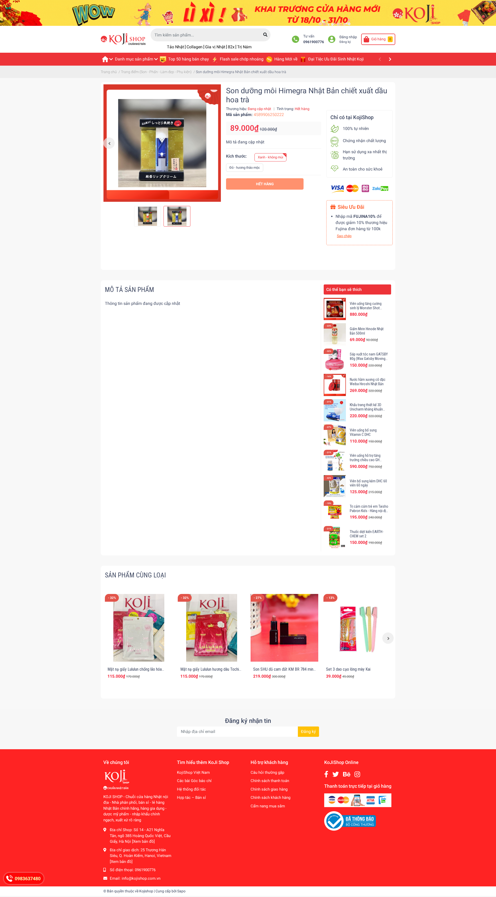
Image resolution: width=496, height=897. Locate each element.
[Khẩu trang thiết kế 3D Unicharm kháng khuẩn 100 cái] (335, 410)
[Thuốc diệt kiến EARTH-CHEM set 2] (335, 537)
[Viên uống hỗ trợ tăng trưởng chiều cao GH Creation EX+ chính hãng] (335, 461)
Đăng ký (345, 42)
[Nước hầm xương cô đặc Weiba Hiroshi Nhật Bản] (335, 385)
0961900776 (313, 42)
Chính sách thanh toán (270, 780)
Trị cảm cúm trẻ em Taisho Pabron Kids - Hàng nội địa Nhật (369, 510)
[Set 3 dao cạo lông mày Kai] (357, 628)
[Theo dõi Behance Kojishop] (346, 774)
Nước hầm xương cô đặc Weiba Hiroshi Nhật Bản (367, 381)
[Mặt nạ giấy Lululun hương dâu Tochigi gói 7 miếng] (211, 628)
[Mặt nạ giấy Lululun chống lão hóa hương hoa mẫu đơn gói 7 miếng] (139, 628)
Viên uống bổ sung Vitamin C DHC (363, 432)
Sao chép (344, 236)
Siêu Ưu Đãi (351, 207)
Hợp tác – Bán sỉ (191, 797)
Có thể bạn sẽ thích (344, 289)
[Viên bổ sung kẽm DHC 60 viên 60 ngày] (335, 486)
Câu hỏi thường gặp (267, 772)
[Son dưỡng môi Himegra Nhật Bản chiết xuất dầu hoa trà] (162, 143)
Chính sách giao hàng (269, 789)
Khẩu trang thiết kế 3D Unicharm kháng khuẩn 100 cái (366, 409)
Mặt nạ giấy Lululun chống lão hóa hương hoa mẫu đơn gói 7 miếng (134, 672)
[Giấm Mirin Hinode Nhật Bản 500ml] (335, 334)
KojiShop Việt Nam (193, 772)
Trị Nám (244, 46)
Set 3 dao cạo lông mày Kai (348, 669)
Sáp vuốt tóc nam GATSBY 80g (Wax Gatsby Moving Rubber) (369, 358)
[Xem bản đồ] (143, 841)
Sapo (181, 891)
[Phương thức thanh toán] (359, 188)
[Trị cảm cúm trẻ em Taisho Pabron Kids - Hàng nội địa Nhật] (335, 511)
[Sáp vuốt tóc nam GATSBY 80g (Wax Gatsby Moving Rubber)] (335, 360)
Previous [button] (109, 143)
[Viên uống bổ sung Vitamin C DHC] (335, 435)
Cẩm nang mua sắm (268, 806)
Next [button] (388, 638)
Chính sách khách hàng (270, 797)
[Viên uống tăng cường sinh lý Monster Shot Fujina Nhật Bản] (335, 309)
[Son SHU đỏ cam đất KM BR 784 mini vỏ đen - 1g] (284, 628)
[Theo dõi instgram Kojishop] (357, 774)
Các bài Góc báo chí (194, 780)
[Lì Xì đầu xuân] (248, 12)
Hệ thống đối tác (191, 789)
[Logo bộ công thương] (350, 820)
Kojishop (146, 891)
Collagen (195, 46)
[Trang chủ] (107, 59)
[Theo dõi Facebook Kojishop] (326, 774)
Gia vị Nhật (215, 46)
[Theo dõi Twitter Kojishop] (335, 774)
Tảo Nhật (175, 46)
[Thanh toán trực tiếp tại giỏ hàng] (357, 800)
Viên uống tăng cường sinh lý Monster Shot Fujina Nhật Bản (366, 307)
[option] (162, 143)
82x (231, 46)
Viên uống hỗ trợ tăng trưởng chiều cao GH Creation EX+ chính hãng (367, 459)
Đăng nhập (348, 37)
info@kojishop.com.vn (141, 878)
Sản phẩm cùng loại (135, 575)
